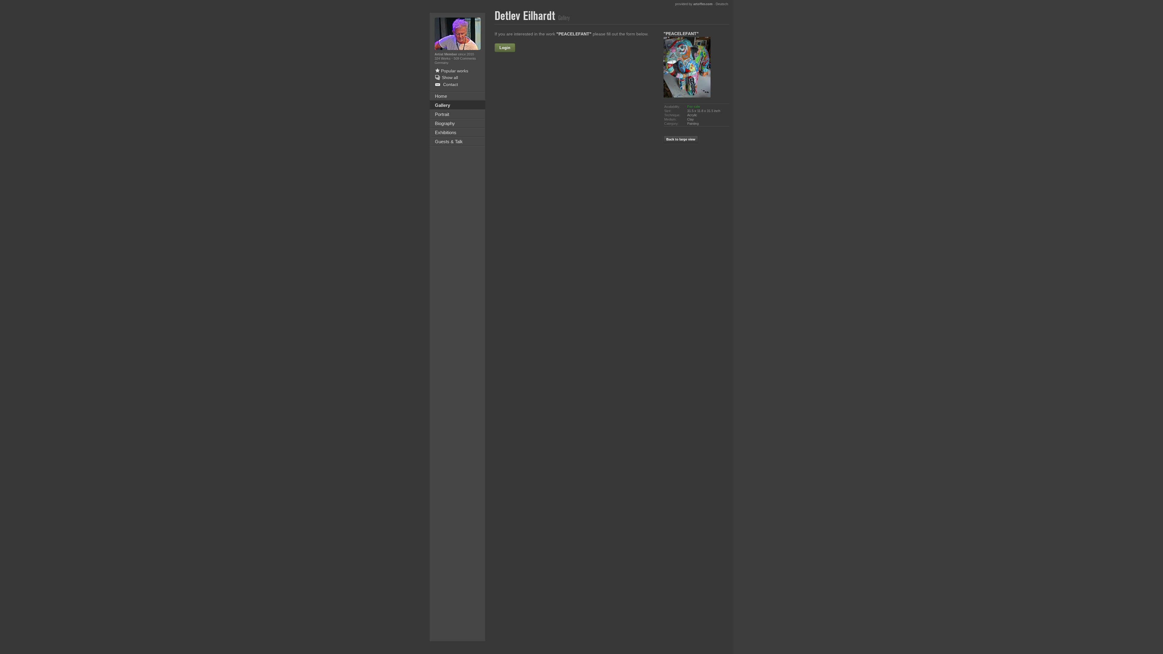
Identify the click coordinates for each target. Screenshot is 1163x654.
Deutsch (722, 4)
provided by (694, 4)
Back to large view (680, 139)
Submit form (575, 167)
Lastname (527, 73)
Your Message (522, 99)
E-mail (530, 86)
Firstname (549, 47)
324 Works (443, 58)
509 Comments (465, 58)
